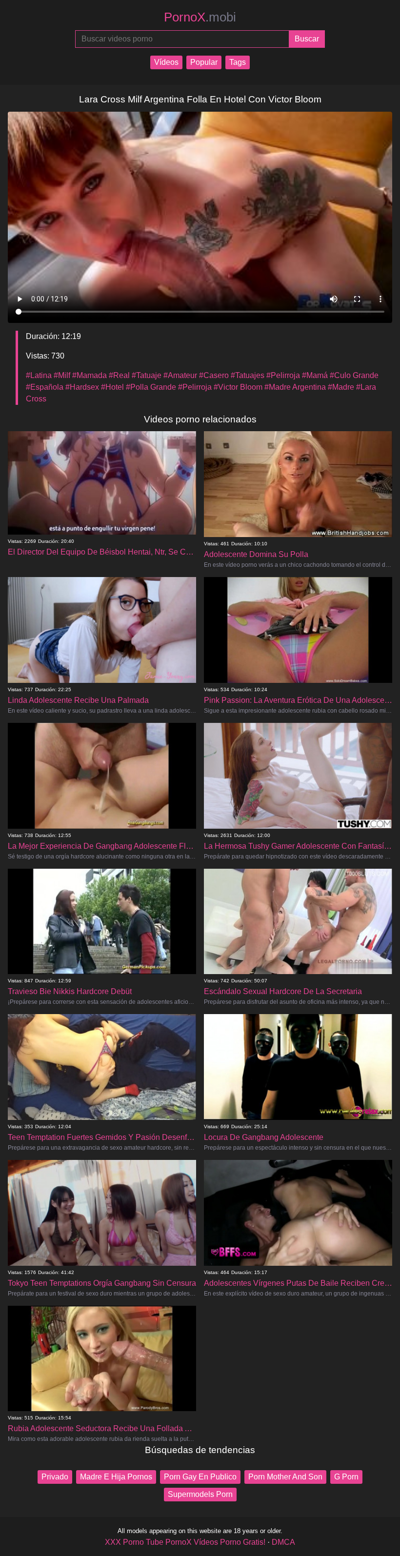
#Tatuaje (146, 375)
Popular (204, 62)
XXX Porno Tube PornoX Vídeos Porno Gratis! (185, 1542)
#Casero (214, 375)
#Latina (39, 375)
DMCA (283, 1542)
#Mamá (315, 375)
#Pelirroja (283, 375)
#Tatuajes (247, 375)
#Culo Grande (354, 375)
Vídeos (166, 62)
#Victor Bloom (238, 387)
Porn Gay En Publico (200, 1477)
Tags (237, 62)
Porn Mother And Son (285, 1477)
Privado (54, 1477)
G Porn (346, 1477)
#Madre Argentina (295, 387)
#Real (119, 375)
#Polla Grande (151, 387)
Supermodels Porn (200, 1494)
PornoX (200, 17)
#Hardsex (82, 387)
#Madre (341, 387)
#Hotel (112, 387)
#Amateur (180, 375)
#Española (44, 387)
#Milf (62, 375)
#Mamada (89, 375)
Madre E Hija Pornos (116, 1477)
